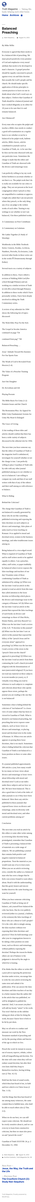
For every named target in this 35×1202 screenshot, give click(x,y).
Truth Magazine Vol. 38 (24, 1157)
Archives (14, 15)
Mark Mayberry (9, 37)
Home (5, 15)
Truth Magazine (10, 9)
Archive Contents (10, 1157)
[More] (22, 15)
